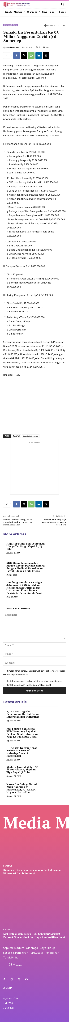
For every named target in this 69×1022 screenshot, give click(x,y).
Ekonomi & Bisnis (10, 25)
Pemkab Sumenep (30, 436)
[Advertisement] (34, 404)
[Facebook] (16, 55)
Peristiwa (7, 866)
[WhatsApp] (31, 55)
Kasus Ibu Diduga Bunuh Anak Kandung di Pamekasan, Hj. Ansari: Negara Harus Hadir (22, 788)
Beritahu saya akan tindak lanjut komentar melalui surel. (34, 681)
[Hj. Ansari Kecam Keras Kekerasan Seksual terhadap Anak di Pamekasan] (48, 752)
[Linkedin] (38, 55)
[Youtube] (26, 980)
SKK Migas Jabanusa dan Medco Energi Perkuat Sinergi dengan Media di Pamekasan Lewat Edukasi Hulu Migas (25, 567)
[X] (24, 55)
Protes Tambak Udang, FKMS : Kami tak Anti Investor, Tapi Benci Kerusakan (18, 522)
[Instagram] (11, 980)
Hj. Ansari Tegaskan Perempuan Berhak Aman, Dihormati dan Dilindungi (23, 714)
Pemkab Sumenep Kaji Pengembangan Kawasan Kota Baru (53, 522)
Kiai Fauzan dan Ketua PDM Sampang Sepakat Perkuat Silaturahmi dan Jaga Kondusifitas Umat (22, 733)
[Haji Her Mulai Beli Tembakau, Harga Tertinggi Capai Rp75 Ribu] (55, 549)
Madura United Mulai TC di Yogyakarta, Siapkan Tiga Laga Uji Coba (22, 770)
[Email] (46, 55)
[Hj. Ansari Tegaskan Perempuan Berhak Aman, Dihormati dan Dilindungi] (48, 716)
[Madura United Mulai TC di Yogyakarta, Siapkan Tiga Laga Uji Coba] (48, 771)
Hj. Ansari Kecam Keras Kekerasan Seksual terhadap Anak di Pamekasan (21, 752)
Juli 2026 (8, 1003)
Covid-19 (16, 436)
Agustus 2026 (10, 998)
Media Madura (12, 47)
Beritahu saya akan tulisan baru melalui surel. (28, 685)
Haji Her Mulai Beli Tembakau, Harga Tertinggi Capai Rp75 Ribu (25, 546)
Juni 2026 (8, 1008)
